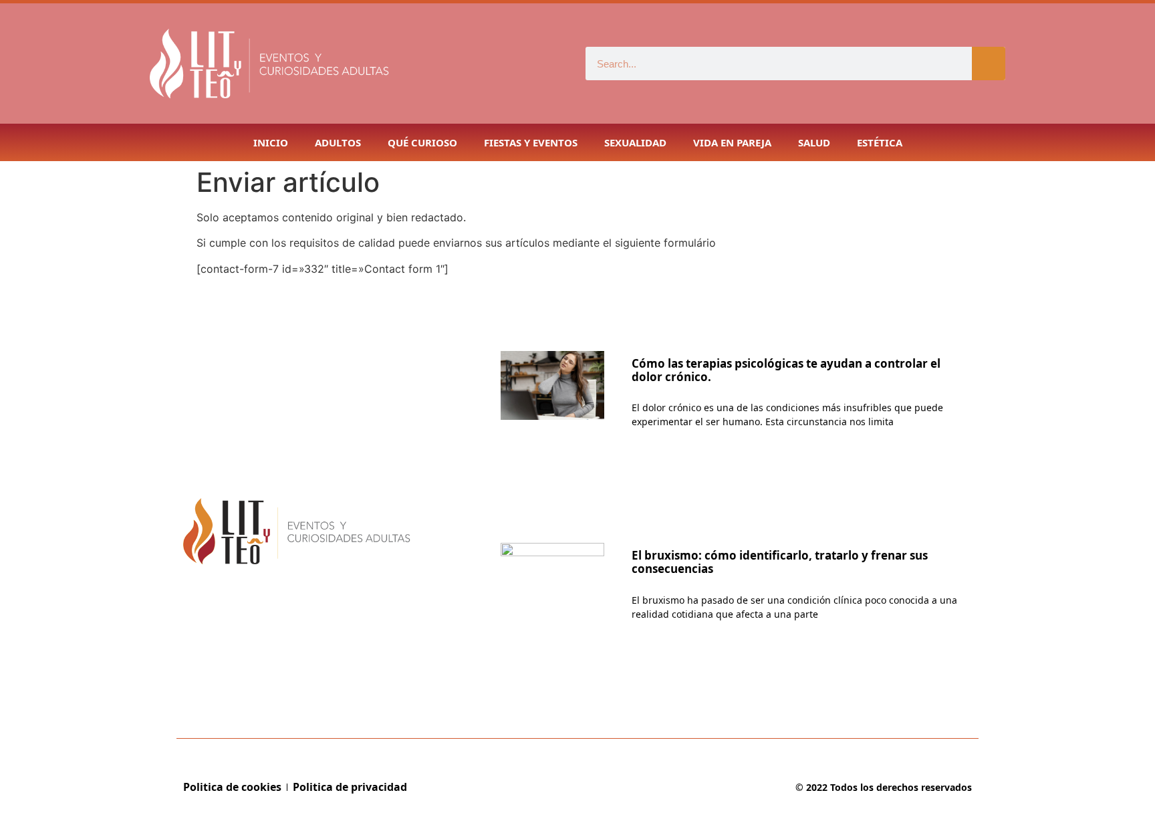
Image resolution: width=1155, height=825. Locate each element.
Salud (814, 142)
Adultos (338, 142)
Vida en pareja (732, 142)
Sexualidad (635, 142)
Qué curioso (422, 142)
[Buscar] (988, 63)
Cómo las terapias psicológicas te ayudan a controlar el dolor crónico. (786, 370)
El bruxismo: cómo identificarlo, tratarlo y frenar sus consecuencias (780, 562)
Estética (879, 142)
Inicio (270, 142)
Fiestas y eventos (531, 142)
